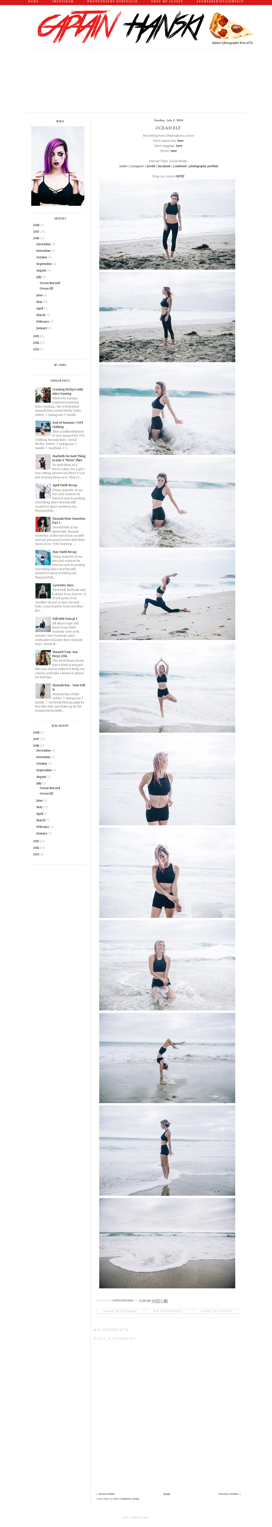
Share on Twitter (216, 1311)
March (41, 315)
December (44, 244)
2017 (36, 232)
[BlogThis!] (158, 1301)
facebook (164, 166)
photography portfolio (203, 166)
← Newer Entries (105, 1494)
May (39, 302)
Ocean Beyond (50, 283)
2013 (36, 349)
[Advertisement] (56, 79)
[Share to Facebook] (166, 1301)
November (43, 251)
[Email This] (154, 1301)
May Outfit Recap (64, 552)
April (40, 308)
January (42, 328)
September (44, 264)
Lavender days (63, 585)
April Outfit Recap (64, 485)
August (41, 270)
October (42, 257)
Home (166, 1494)
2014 (36, 343)
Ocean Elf (46, 288)
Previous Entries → (230, 1494)
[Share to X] (162, 1301)
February (43, 321)
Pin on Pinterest (168, 1311)
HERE (180, 176)
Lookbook (180, 166)
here (180, 140)
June (39, 295)
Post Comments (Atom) (126, 1499)
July (39, 277)
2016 (36, 238)
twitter (123, 166)
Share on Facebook (120, 1311)
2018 (36, 225)
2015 (36, 336)
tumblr (151, 166)
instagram (137, 166)
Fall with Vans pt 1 (64, 619)
